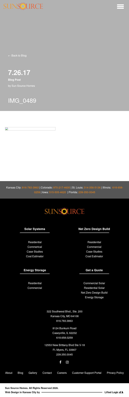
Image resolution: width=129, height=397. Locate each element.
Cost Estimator (35, 256)
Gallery (33, 373)
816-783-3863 (30, 187)
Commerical (35, 247)
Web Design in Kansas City (20, 392)
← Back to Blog (17, 55)
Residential (35, 242)
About (8, 373)
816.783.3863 (64, 321)
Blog (20, 373)
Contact (47, 373)
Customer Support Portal (86, 373)
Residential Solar (94, 288)
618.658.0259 (64, 337)
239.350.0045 (64, 354)
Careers (62, 373)
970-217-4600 (61, 187)
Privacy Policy (115, 373)
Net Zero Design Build (94, 292)
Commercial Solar (94, 283)
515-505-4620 (58, 192)
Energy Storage (94, 297)
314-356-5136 (92, 187)
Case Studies (35, 251)
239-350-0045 (86, 192)
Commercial (94, 247)
